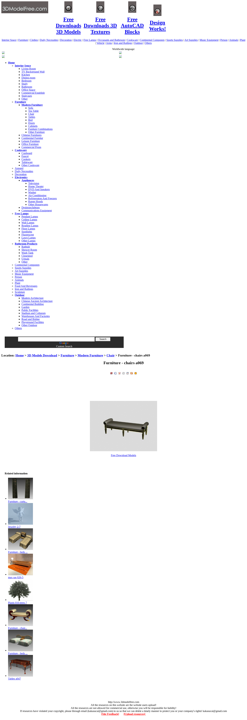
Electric (78, 40)
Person (224, 40)
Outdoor (138, 43)
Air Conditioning (37, 195)
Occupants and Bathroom (111, 40)
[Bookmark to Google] (115, 372)
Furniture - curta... (17, 501)
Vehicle (100, 43)
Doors (31, 123)
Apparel (19, 168)
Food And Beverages (26, 286)
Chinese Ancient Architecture (37, 301)
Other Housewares (38, 204)
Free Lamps (90, 40)
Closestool (27, 255)
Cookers (26, 159)
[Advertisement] (123, 349)
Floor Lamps (28, 228)
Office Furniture (30, 144)
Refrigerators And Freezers (42, 198)
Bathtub (26, 246)
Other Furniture (36, 132)
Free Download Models (123, 455)
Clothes (34, 40)
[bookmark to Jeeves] (111, 372)
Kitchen (26, 74)
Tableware (27, 162)
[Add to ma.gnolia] (135, 372)
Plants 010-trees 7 (17, 602)
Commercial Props (31, 147)
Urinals (25, 258)
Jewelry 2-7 (14, 526)
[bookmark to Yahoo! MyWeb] (119, 372)
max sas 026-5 (15, 577)
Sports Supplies (174, 40)
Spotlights (27, 231)
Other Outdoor (29, 325)
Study (25, 83)
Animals (233, 40)
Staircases (27, 95)
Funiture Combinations (40, 129)
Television (33, 183)
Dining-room (28, 77)
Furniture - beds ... (18, 552)
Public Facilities (30, 310)
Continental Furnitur (32, 138)
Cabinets (32, 126)
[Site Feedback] (110, 714)
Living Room (29, 68)
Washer (32, 192)
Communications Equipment (37, 210)
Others (148, 43)
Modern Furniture (90, 355)
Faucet (25, 156)
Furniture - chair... (17, 628)
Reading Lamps (30, 225)
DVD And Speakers (39, 189)
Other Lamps (28, 240)
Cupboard (27, 153)
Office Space (28, 89)
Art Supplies (191, 40)
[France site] (3, 57)
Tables (31, 117)
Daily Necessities (49, 40)
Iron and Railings (123, 43)
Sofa (30, 107)
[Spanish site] (120, 53)
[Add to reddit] (127, 372)
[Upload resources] (135, 714)
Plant (242, 40)
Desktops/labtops (31, 207)
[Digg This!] (123, 372)
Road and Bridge (31, 319)
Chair (31, 114)
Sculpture (20, 292)
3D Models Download (42, 355)
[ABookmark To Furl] (131, 372)
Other (25, 98)
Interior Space (9, 40)
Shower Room (29, 249)
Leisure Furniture (31, 141)
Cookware (132, 40)
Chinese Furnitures (32, 135)
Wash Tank (27, 252)
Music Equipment (209, 40)
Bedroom (26, 80)
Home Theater (36, 186)
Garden (25, 307)
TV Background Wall (33, 71)
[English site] (3, 53)
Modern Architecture (33, 298)
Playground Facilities (33, 322)
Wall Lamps (28, 222)
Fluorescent (28, 234)
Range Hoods (35, 201)
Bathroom (27, 86)
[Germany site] (120, 57)
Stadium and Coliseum (34, 313)
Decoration (66, 40)
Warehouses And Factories (36, 316)
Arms (109, 43)
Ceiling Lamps (29, 219)
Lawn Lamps (29, 237)
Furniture (23, 40)
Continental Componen (152, 40)
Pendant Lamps (30, 216)
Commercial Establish (33, 92)
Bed (30, 120)
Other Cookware (30, 165)
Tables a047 (14, 678)
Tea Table (33, 110)
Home (19, 355)
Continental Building (33, 304)
